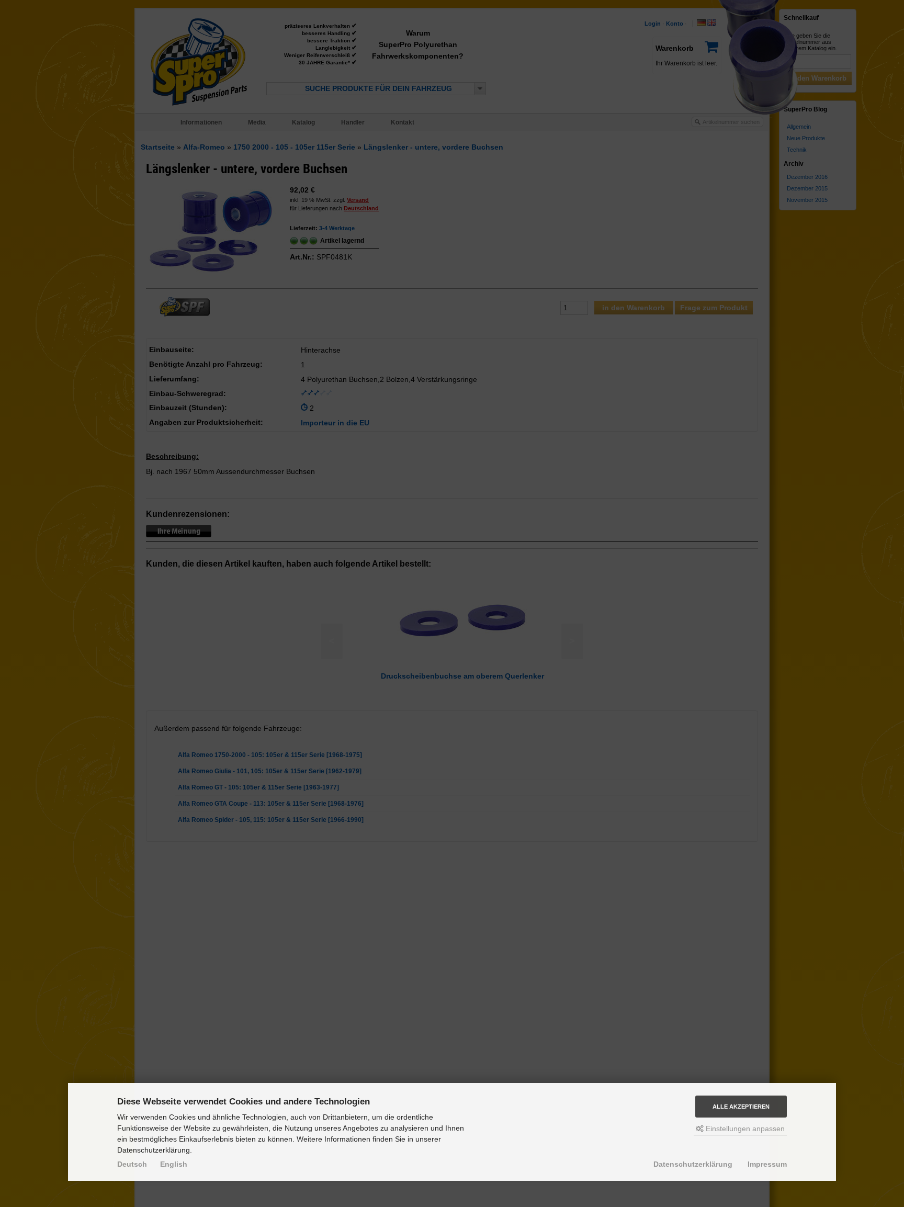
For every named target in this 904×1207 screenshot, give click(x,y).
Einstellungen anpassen (744, 1128)
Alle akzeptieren (741, 1106)
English (173, 1164)
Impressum (767, 1164)
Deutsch (132, 1164)
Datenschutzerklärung (692, 1164)
